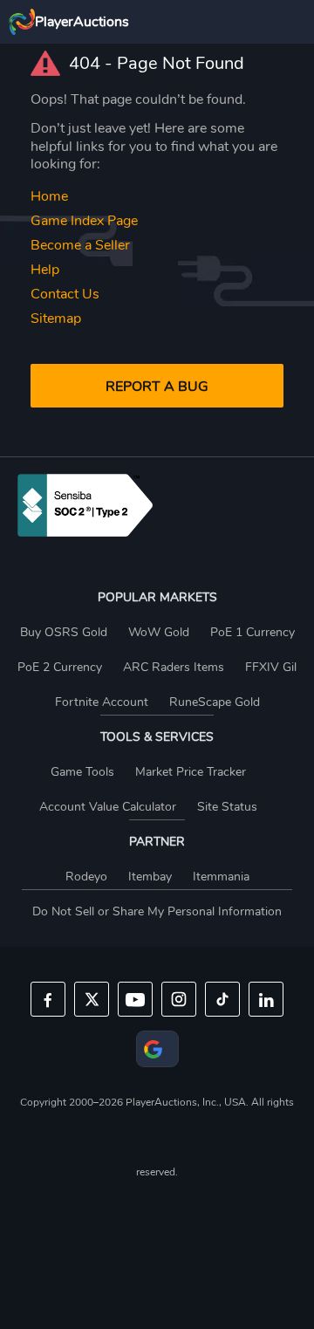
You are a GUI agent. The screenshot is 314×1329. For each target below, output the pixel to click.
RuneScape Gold (214, 702)
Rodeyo (86, 876)
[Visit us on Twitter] (91, 999)
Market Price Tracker (190, 772)
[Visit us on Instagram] (178, 999)
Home (49, 196)
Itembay (150, 876)
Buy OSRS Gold (63, 632)
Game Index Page (84, 220)
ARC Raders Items (173, 667)
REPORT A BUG (157, 386)
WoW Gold (158, 632)
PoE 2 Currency (59, 667)
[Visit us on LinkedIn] (266, 999)
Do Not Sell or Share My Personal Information (157, 911)
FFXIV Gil (271, 667)
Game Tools (82, 772)
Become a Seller (80, 245)
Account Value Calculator (107, 806)
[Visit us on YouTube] (135, 999)
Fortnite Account (101, 702)
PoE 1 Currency (252, 632)
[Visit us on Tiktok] (222, 999)
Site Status (227, 806)
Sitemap (56, 318)
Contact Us (65, 294)
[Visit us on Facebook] (48, 999)
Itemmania (221, 876)
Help (45, 269)
